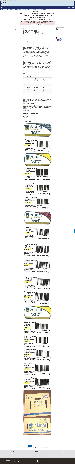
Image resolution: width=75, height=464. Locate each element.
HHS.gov (62, 453)
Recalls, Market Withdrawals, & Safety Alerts (11, 9)
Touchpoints (44, 447)
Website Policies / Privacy (37, 453)
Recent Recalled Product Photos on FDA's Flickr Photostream (60, 39)
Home (2, 9)
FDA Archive (12, 451)
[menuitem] (60, 29)
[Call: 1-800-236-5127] (36, 100)
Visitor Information (37, 451)
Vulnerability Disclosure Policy (37, 456)
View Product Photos (40, 24)
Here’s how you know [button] (14, 0)
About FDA (12, 453)
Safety (4, 9)
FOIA (62, 451)
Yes (30, 440)
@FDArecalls (58, 37)
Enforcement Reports (15, 38)
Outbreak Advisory (26, 110)
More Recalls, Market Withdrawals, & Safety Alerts (15, 29)
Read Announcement (34, 24)
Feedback (74, 231)
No (29, 442)
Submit (30, 445)
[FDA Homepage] (4, 7)
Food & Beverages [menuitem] (58, 32)
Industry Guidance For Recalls (15, 41)
